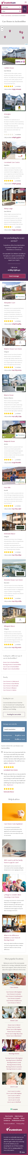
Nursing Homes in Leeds (14, 1062)
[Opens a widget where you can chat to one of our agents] (22, 1152)
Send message (14, 276)
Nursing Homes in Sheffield (14, 1060)
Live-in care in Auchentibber (11, 667)
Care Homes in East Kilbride (11, 683)
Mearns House (8, 395)
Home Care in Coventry (14, 1031)
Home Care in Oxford (14, 1025)
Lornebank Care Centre (12, 162)
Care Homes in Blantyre (10, 688)
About (22, 1118)
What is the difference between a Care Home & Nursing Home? (12, 937)
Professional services (18, 1120)
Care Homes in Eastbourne (14, 1000)
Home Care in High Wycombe (14, 1034)
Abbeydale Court (9, 303)
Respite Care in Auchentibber (11, 669)
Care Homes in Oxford (14, 1003)
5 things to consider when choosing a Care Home (12, 896)
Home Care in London (14, 1027)
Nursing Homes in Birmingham (14, 1058)
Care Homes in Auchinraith (10, 686)
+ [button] (2, 27)
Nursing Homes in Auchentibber (12, 664)
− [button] (2, 30)
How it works (9, 1116)
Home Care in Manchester (14, 1036)
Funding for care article (14, 714)
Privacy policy (20, 1123)
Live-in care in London (14, 1091)
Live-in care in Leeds (14, 1100)
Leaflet (26, 44)
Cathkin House (9, 68)
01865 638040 (14, 270)
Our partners (7, 1118)
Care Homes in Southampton (14, 996)
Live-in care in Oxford (14, 1095)
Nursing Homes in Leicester (14, 1067)
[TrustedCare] (8, 2)
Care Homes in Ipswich (14, 998)
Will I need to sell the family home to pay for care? (13, 861)
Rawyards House (9, 441)
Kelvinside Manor (9, 534)
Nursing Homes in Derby (14, 1065)
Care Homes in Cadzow (9, 690)
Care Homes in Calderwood (11, 681)
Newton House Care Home (13, 349)
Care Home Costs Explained (13, 824)
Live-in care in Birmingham (14, 1093)
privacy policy (17, 1148)
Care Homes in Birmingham (14, 992)
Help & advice (19, 1116)
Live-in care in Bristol (14, 1098)
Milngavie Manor (9, 626)
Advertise (16, 1118)
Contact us (7, 1120)
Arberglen (7, 114)
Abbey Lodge (8, 208)
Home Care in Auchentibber (11, 662)
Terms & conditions (9, 1123)
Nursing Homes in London (14, 1069)
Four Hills (7, 487)
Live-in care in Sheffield (14, 1102)
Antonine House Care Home (13, 580)
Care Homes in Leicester (14, 994)
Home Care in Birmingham (14, 1029)
